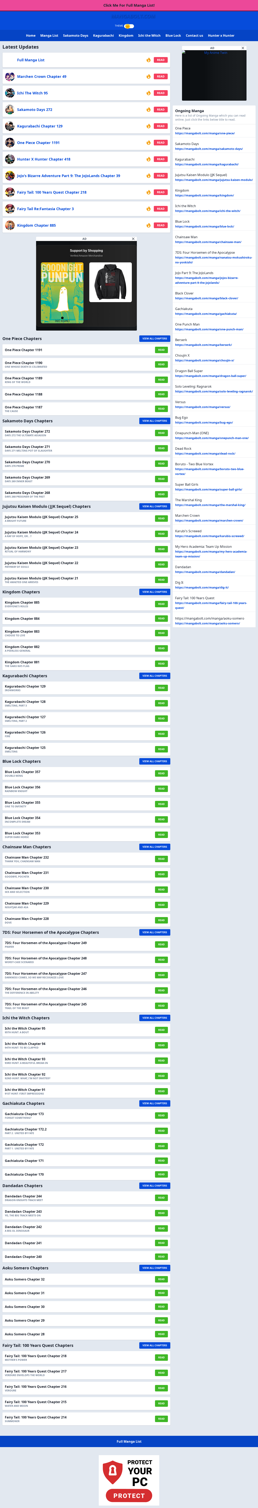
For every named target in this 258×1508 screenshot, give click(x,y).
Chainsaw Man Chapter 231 (27, 872)
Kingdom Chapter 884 (22, 618)
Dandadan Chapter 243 (23, 1211)
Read (160, 60)
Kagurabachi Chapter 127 (25, 717)
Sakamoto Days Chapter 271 (27, 447)
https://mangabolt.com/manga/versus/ (202, 407)
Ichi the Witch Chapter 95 (25, 1028)
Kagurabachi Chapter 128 (25, 701)
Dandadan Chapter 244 (23, 1196)
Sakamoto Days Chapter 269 (27, 477)
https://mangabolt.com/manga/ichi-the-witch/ (207, 211)
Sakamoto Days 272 (34, 109)
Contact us (194, 35)
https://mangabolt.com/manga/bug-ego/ (204, 422)
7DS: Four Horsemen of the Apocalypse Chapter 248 (46, 958)
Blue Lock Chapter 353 (22, 833)
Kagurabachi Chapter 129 (39, 126)
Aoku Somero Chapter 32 (25, 1279)
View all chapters (155, 338)
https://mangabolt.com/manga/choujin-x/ (204, 360)
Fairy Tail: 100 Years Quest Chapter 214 (36, 1417)
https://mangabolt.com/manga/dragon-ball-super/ (210, 376)
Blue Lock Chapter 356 (22, 787)
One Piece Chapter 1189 (23, 378)
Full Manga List (31, 59)
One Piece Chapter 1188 (23, 394)
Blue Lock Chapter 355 (22, 802)
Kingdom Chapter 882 (22, 647)
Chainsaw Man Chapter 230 (27, 888)
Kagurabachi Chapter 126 (25, 732)
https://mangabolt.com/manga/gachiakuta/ (206, 314)
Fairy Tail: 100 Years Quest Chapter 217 (36, 1371)
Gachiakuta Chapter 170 (24, 1174)
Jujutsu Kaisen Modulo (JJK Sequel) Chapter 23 (41, 547)
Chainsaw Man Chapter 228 (27, 918)
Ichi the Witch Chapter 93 (25, 1059)
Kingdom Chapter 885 (36, 225)
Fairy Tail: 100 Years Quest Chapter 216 (36, 1386)
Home (30, 35)
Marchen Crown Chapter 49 (41, 76)
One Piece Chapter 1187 (23, 407)
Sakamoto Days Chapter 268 (27, 492)
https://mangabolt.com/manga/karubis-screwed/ (209, 536)
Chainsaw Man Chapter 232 (27, 857)
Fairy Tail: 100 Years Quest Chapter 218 (51, 192)
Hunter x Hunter (221, 35)
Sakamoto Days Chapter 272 (27, 431)
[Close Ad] (133, 239)
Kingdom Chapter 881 (22, 662)
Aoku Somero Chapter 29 (25, 1320)
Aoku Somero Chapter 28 (25, 1334)
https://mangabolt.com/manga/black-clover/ (206, 298)
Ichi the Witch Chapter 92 (25, 1074)
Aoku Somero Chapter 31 (25, 1293)
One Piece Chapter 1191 (38, 142)
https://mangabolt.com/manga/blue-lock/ (204, 226)
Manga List (49, 35)
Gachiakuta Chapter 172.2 (26, 1129)
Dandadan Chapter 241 (23, 1243)
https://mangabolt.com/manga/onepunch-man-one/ (212, 438)
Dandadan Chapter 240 (23, 1256)
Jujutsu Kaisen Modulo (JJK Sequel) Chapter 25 (41, 517)
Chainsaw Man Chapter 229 (27, 903)
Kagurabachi (103, 35)
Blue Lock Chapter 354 (22, 818)
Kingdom (126, 35)
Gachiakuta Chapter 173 (24, 1114)
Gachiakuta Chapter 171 (24, 1160)
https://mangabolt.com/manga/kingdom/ (204, 195)
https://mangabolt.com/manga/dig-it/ (202, 587)
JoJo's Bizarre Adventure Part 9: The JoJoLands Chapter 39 (68, 175)
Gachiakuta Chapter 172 (24, 1144)
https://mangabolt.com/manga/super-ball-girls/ (208, 489)
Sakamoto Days (75, 35)
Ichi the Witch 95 (32, 93)
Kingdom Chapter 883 (22, 631)
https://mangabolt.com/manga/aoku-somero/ (207, 623)
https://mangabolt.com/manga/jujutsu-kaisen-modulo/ (214, 180)
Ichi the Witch (149, 35)
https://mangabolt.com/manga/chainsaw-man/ (208, 242)
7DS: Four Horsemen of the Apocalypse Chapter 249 (46, 943)
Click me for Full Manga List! (129, 5)
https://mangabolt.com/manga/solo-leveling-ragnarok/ (214, 391)
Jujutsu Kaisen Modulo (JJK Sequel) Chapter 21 (41, 578)
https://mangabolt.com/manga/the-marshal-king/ (210, 505)
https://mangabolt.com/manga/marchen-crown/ (209, 520)
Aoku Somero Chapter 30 (25, 1306)
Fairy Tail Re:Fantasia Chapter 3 (45, 208)
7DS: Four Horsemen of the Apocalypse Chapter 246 (46, 989)
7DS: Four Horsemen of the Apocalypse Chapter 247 (46, 973)
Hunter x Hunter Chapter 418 (43, 159)
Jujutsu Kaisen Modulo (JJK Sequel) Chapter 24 (41, 532)
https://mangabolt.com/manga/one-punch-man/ (209, 329)
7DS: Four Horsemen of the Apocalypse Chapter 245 (46, 1004)
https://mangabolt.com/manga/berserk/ (203, 345)
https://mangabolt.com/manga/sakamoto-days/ (209, 149)
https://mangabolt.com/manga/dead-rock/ (205, 453)
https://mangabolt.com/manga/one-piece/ (205, 133)
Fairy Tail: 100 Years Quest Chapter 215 (36, 1402)
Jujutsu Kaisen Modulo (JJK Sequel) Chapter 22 (41, 563)
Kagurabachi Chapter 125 (25, 747)
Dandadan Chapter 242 (23, 1227)
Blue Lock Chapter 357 (22, 772)
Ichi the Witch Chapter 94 (25, 1044)
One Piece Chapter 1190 (23, 363)
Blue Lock (173, 35)
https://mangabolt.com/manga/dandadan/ (205, 572)
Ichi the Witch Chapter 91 (25, 1089)
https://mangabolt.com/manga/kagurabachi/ (207, 164)
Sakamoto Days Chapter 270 (27, 462)
